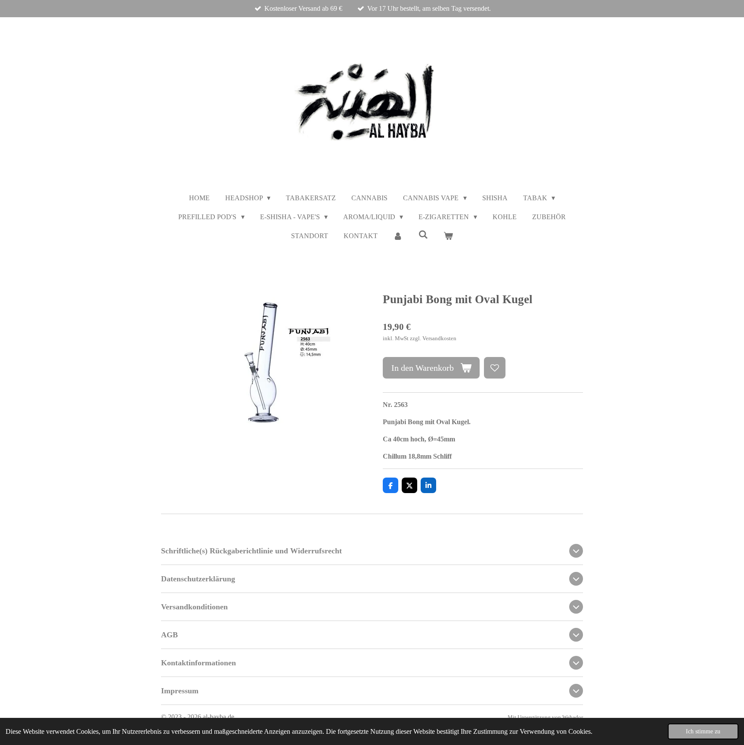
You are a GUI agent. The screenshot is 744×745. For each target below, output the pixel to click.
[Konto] (398, 236)
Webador (572, 717)
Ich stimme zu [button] (703, 731)
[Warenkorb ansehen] (448, 236)
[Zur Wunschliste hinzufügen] (494, 368)
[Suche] (422, 235)
